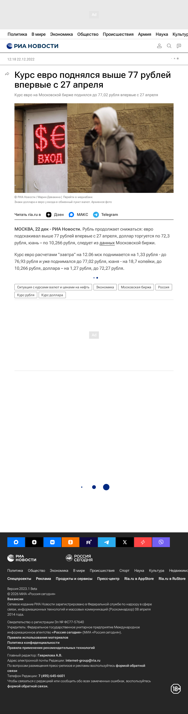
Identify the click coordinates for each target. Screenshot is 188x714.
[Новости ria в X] (125, 542)
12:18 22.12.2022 (21, 59)
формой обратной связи (27, 686)
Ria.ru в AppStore (139, 578)
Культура (156, 570)
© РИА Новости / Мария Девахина (37, 197)
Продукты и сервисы (74, 578)
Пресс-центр (108, 578)
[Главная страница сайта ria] (31, 46)
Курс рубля (26, 295)
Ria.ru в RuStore (172, 578)
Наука (139, 570)
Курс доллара (52, 295)
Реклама (43, 578)
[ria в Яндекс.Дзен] (34, 542)
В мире (79, 570)
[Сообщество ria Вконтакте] (52, 542)
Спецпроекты (19, 578)
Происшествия (102, 570)
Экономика (105, 287)
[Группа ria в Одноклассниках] (70, 542)
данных (107, 242)
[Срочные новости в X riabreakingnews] (143, 542)
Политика (15, 570)
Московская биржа (136, 287)
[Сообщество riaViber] (161, 542)
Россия (163, 287)
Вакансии (15, 599)
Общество (36, 570)
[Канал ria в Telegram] (107, 542)
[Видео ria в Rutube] (88, 542)
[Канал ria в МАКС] (16, 542)
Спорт (124, 570)
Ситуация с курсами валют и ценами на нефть (53, 287)
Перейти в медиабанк (78, 197)
